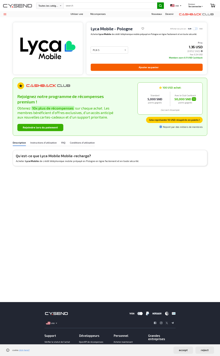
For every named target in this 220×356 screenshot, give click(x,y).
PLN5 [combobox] (96, 50)
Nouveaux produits (156, 15)
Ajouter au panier (149, 67)
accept (183, 350)
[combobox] (109, 5)
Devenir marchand (170, 15)
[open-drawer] (5, 14)
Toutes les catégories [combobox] (50, 5)
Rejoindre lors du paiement (40, 127)
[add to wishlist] (142, 28)
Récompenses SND (98, 15)
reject (205, 350)
